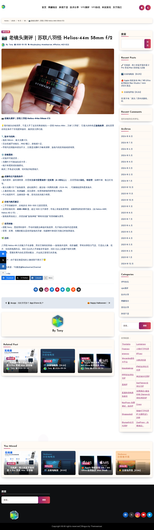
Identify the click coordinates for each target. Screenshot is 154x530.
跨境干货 (63, 7)
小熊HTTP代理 (142, 349)
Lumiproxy (141, 344)
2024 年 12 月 (127, 264)
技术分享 (74, 7)
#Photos (56, 45)
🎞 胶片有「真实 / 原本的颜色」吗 (135, 99)
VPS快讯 (95, 7)
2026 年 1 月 (126, 181)
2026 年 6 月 (127, 149)
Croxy (139, 404)
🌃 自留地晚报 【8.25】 (55, 365)
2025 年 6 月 (127, 225)
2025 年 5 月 (126, 232)
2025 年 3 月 (126, 244)
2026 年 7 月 (127, 143)
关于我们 (117, 7)
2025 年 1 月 (126, 257)
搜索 (123, 34)
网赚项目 (52, 7)
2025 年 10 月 (127, 200)
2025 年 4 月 (127, 238)
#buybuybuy (35, 45)
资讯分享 (10, 358)
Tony (11, 45)
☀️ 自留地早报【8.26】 (131, 92)
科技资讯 (106, 7)
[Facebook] (3, 254)
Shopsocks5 (127, 414)
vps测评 (124, 288)
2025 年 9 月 (127, 206)
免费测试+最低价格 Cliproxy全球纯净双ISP (143, 394)
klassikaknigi (127, 368)
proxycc (125, 354)
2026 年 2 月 (127, 174)
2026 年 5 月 (127, 155)
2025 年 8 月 (127, 213)
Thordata (126, 344)
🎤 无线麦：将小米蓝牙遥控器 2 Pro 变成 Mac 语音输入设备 (20, 365)
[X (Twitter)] (3, 260)
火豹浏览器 (141, 360)
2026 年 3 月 (127, 168)
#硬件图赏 (65, 45)
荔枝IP (124, 384)
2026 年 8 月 (127, 136)
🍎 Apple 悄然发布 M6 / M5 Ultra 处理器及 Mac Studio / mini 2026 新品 (93, 365)
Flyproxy (126, 349)
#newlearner (47, 45)
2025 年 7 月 (126, 219)
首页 (44, 7)
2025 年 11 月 (127, 193)
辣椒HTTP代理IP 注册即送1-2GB (142, 414)
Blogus (84, 526)
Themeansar (96, 526)
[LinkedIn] (3, 266)
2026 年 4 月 (127, 162)
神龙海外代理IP (143, 376)
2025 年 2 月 (127, 251)
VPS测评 (85, 7)
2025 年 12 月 (127, 187)
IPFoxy (139, 354)
